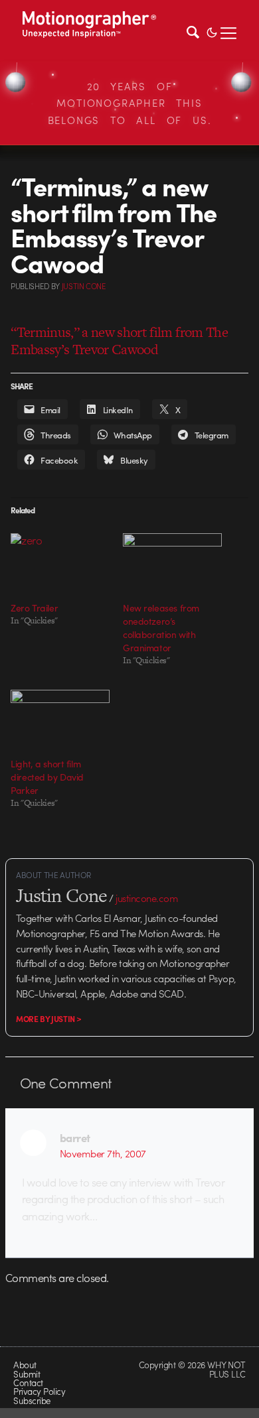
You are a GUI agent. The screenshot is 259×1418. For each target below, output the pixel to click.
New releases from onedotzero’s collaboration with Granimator (161, 627)
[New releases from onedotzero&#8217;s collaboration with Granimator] (172, 561)
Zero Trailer (34, 607)
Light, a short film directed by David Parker (47, 777)
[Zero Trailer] (60, 561)
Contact (28, 1382)
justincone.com (147, 898)
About (24, 1364)
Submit (26, 1374)
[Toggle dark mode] (211, 31)
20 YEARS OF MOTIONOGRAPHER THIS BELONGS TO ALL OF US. (130, 103)
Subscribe (31, 1400)
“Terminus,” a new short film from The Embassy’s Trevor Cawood (119, 340)
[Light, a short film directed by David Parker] (60, 718)
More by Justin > (49, 1019)
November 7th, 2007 (103, 1153)
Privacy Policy (39, 1391)
